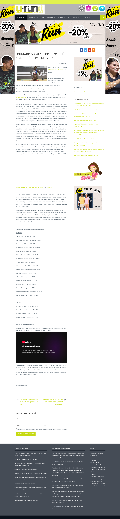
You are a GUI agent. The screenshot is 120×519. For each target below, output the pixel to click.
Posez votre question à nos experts (84, 92)
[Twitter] (85, 50)
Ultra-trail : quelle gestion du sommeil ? (85, 110)
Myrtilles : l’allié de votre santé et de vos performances (31, 473)
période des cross (21, 97)
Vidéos (85, 17)
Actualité (20, 17)
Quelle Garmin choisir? (98, 486)
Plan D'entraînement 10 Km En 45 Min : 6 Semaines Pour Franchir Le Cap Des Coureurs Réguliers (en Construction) (67, 470)
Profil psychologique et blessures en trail (86, 155)
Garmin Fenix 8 (96, 465)
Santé (60, 17)
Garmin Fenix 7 (96, 462)
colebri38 (49, 187)
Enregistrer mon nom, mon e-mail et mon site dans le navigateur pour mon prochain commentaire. (42, 429)
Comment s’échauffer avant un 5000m (85, 120)
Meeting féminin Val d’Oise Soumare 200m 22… (30, 187)
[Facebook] (81, 50)
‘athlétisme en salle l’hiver (55, 69)
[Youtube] (89, 50)
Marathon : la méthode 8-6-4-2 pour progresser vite (67, 479)
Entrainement (47, 17)
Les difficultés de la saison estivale (84, 139)
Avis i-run (94, 455)
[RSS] (93, 50)
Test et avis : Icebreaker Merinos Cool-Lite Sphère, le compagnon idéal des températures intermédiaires (89, 133)
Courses (32, 17)
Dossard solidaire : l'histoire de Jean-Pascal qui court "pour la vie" (53, 402)
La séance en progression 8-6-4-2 (65, 481)
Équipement (72, 17)
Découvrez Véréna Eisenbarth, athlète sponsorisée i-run (29, 402)
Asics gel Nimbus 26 (98, 453)
